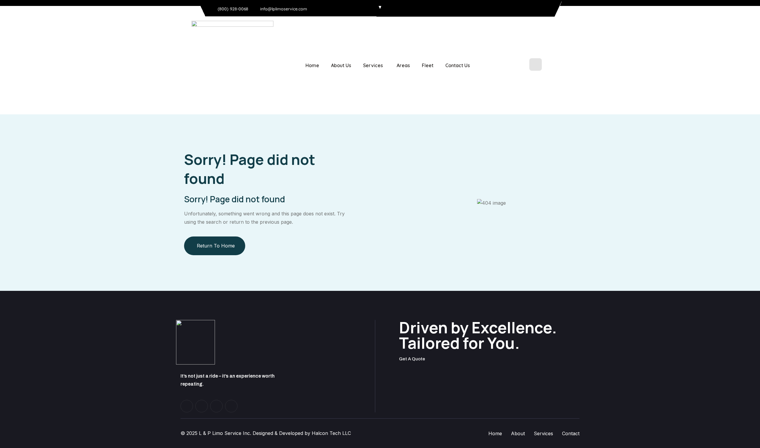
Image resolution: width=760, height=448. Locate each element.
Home (312, 65)
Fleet (427, 65)
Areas (403, 65)
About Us (341, 65)
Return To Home (216, 246)
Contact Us (457, 65)
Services (373, 65)
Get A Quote (412, 359)
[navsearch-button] (535, 64)
